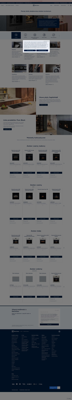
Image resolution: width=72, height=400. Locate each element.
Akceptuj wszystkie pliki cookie (42, 50)
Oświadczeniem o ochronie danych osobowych (41, 48)
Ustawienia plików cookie (30, 50)
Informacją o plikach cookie (32, 48)
